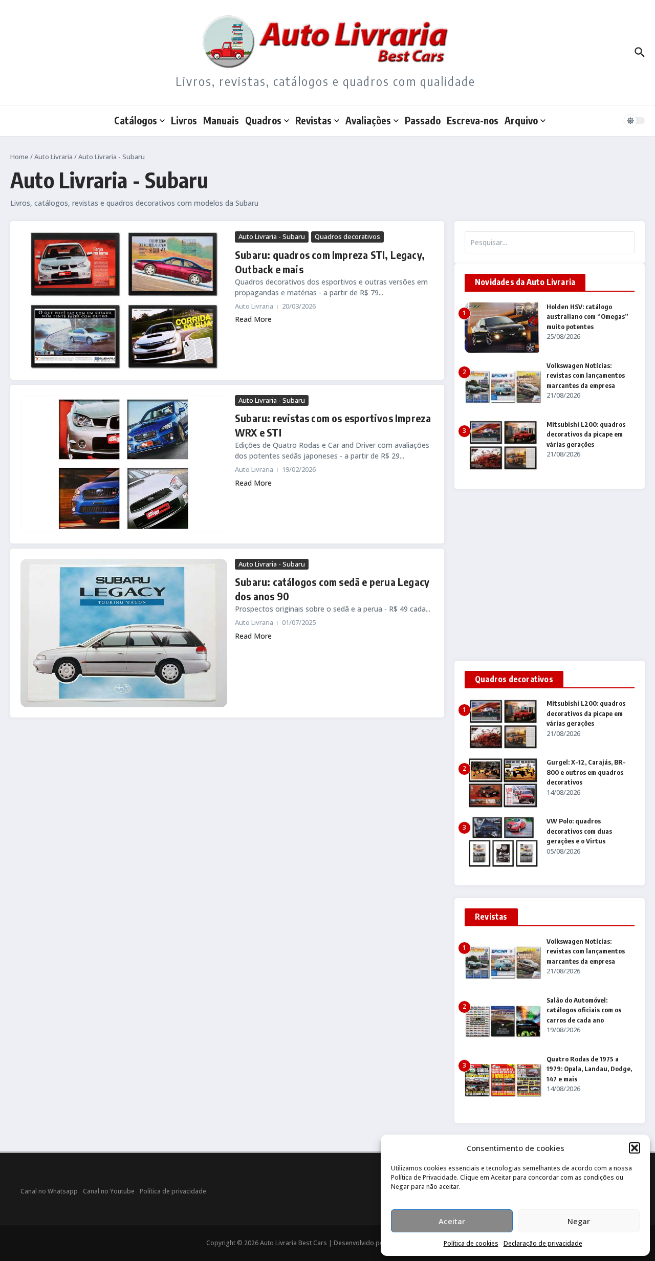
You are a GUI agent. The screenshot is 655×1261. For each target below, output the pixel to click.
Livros (184, 120)
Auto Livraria (53, 156)
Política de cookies (471, 1243)
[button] (634, 1148)
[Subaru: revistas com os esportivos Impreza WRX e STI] (123, 464)
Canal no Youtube (109, 1191)
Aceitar (452, 1221)
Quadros (263, 120)
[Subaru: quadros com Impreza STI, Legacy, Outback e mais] (123, 300)
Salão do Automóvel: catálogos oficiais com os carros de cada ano (584, 1010)
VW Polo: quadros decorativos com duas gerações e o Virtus (579, 831)
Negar (578, 1221)
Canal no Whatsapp (49, 1191)
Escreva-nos (472, 120)
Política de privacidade (173, 1191)
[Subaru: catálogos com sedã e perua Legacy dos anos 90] (123, 633)
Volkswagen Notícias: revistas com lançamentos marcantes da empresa (586, 375)
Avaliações (368, 120)
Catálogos (135, 120)
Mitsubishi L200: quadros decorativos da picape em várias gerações (586, 434)
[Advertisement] (549, 574)
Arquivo (521, 120)
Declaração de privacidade (543, 1243)
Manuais (221, 120)
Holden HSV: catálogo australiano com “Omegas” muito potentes (587, 316)
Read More (253, 319)
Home (19, 156)
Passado (423, 120)
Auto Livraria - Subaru (271, 236)
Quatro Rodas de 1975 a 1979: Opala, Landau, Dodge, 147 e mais (589, 1069)
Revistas (313, 120)
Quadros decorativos (347, 236)
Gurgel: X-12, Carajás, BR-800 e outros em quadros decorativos (586, 772)
